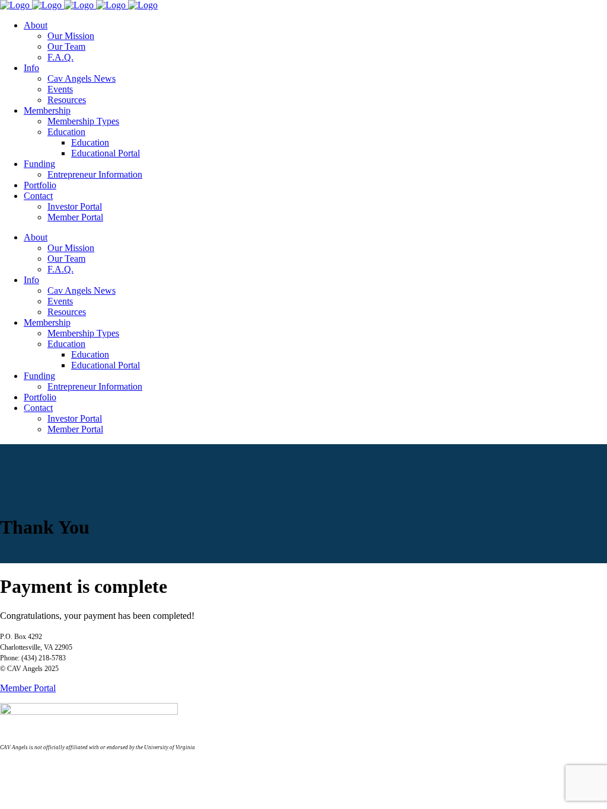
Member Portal (28, 688)
